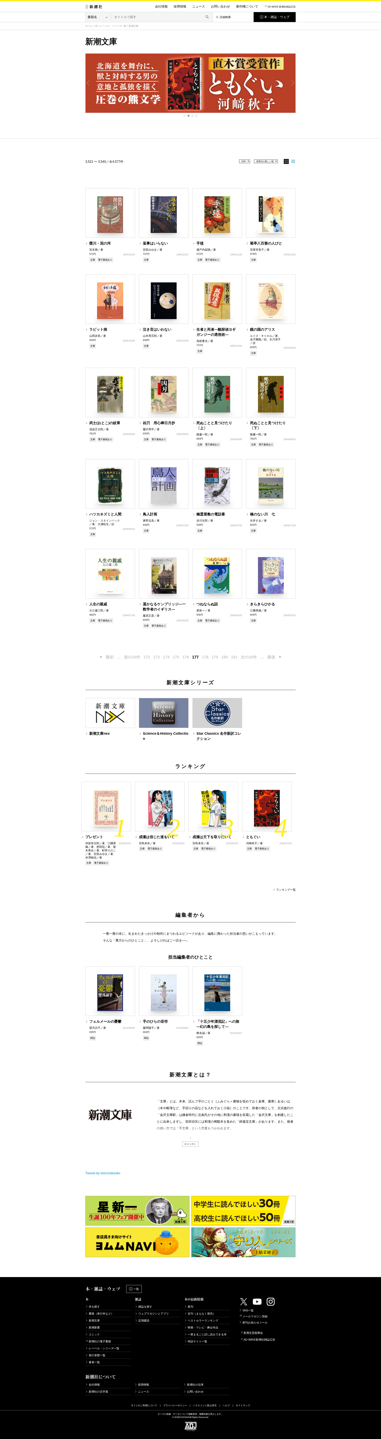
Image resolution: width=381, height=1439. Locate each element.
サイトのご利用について (144, 1405)
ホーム (88, 26)
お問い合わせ (220, 6)
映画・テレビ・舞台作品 (203, 1327)
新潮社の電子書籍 (100, 1341)
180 (224, 657)
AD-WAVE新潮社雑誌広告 (259, 1339)
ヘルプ (226, 1405)
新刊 (190, 1306)
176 (185, 657)
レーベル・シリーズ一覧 (113, 26)
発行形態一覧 (97, 1355)
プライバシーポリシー (175, 1405)
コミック (94, 1334)
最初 (110, 657)
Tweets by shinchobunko (102, 1173)
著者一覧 (94, 1362)
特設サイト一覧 (197, 1341)
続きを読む (190, 1144)
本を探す (94, 1306)
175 (176, 657)
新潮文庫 (94, 1320)
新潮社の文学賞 (98, 1391)
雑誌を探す (145, 1306)
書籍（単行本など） (101, 1313)
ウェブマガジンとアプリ (153, 1313)
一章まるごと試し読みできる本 (207, 1334)
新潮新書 (94, 1327)
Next (293, 83)
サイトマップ (243, 1405)
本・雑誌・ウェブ (277, 17)
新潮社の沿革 (195, 1384)
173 (156, 657)
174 (166, 657)
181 (234, 657)
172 (146, 657)
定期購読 (143, 1320)
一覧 (136, 1289)
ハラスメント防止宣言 (205, 1405)
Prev (88, 83)
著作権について (247, 6)
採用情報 (180, 6)
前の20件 (132, 657)
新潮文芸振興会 (253, 1332)
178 (205, 657)
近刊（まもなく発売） (202, 1313)
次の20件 (249, 657)
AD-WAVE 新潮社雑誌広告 (281, 6)
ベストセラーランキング (203, 1320)
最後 (271, 657)
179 (215, 657)
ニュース (198, 6)
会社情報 (161, 6)
